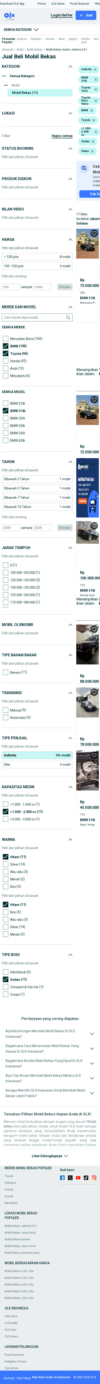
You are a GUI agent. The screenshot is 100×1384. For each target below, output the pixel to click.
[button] (12, 4)
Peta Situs (11, 1316)
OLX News (11, 1336)
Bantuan (9, 1378)
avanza (22, 39)
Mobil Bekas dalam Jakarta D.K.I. (67, 49)
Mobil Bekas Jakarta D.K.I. (21, 1226)
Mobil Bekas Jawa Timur (20, 1246)
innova (50, 39)
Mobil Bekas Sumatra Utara (22, 1252)
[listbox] (95, 69)
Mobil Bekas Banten (17, 1239)
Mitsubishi (11, 1203)
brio (96, 39)
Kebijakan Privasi (15, 1361)
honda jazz (85, 40)
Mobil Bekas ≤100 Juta (19, 1271)
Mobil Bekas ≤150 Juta (19, 1277)
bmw (62, 39)
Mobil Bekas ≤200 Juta (19, 1284)
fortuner (36, 39)
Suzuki (9, 1196)
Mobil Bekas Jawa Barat (20, 1232)
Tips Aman (11, 1368)
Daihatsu (10, 1182)
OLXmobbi (11, 1323)
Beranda (7, 49)
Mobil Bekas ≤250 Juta (19, 1291)
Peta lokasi (24, 1378)
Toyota (9, 1176)
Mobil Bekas (35, 49)
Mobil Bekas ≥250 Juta (19, 1298)
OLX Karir (11, 1329)
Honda (9, 1189)
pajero (73, 39)
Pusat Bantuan (14, 1354)
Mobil (20, 49)
